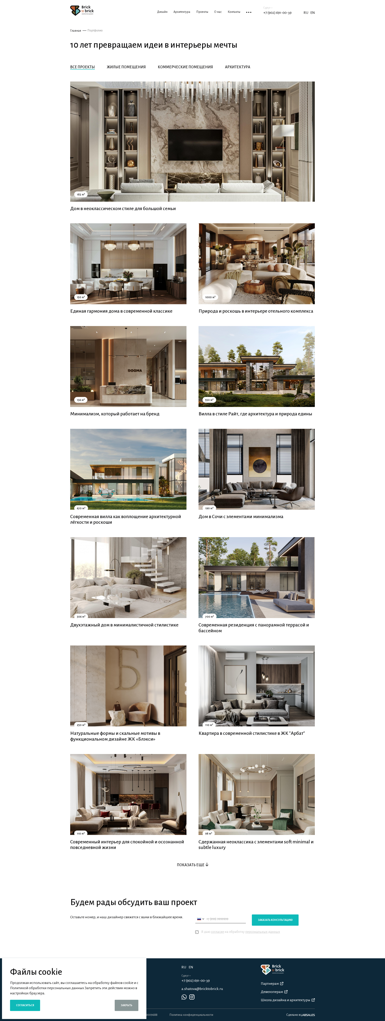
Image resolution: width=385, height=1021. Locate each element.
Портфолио (95, 30)
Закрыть (126, 1005)
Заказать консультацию (275, 920)
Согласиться (25, 1005)
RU (183, 967)
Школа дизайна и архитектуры (285, 1000)
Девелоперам (272, 992)
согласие (217, 932)
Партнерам (270, 984)
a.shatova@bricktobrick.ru (202, 989)
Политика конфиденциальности (191, 1014)
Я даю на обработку (240, 932)
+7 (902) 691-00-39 (277, 13)
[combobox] (200, 919)
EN (312, 13)
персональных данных (262, 932)
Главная (75, 30)
